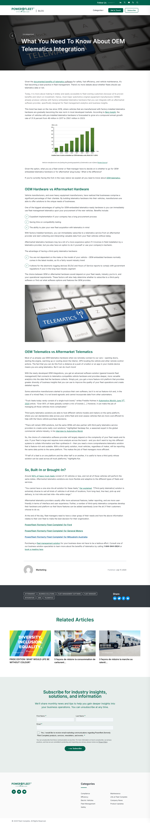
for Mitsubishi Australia (56, 537)
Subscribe (132, 10)
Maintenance (115, 793)
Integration (29, 598)
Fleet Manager (90, 594)
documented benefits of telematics (49, 81)
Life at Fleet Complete (118, 797)
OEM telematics (113, 178)
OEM (39, 598)
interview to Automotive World (69, 431)
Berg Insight (110, 112)
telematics (49, 598)
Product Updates (117, 804)
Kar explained (86, 488)
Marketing (41, 570)
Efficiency (84, 797)
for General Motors (54, 531)
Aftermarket (30, 594)
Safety (83, 807)
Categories (98, 10)
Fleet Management (88, 804)
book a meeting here (34, 549)
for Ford (48, 525)
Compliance (85, 793)
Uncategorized (28, 34)
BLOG (41, 11)
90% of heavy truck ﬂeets (43, 476)
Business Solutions (46, 594)
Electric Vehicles (87, 800)
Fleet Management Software (69, 594)
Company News (116, 800)
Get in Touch (116, 10)
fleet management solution (48, 543)
